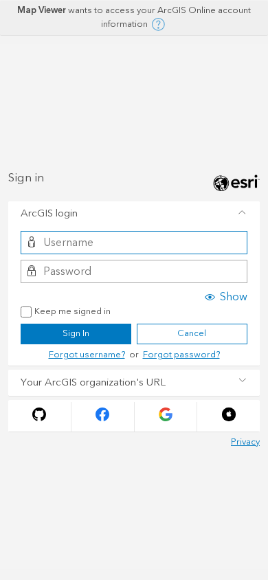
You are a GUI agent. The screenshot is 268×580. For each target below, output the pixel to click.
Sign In (76, 333)
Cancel (191, 333)
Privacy (245, 441)
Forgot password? (181, 354)
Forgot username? (87, 354)
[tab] (134, 214)
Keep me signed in (72, 312)
